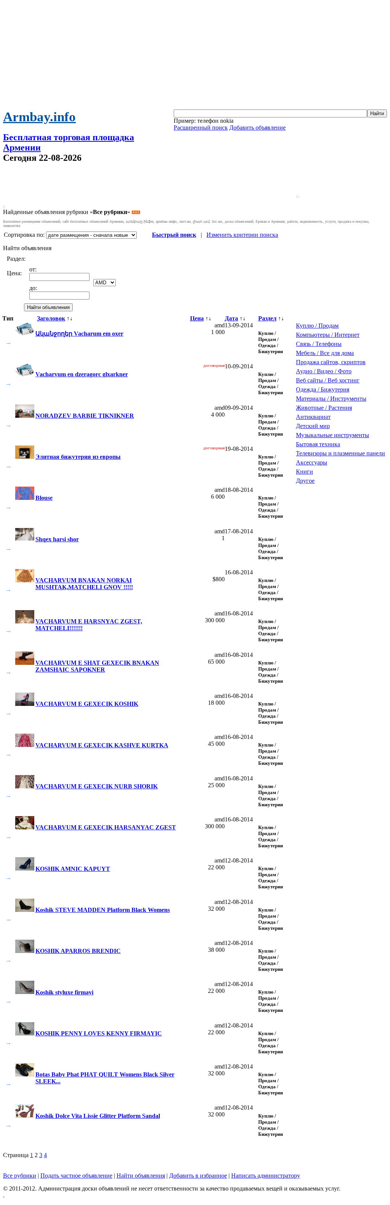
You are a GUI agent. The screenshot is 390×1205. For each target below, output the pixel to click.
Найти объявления (141, 1175)
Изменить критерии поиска (242, 234)
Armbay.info (39, 116)
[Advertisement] (195, 56)
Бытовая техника (318, 444)
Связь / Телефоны (319, 344)
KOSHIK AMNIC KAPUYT (72, 869)
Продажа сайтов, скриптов (331, 362)
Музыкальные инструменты (332, 435)
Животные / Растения (324, 407)
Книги (304, 471)
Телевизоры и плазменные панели (340, 453)
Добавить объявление (257, 127)
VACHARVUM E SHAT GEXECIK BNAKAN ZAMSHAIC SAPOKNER (97, 666)
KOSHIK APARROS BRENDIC (78, 951)
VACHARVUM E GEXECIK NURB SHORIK (96, 786)
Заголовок (51, 318)
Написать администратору (265, 1175)
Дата (231, 318)
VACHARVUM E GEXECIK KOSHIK (86, 704)
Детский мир (313, 426)
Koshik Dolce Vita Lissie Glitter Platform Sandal (97, 1116)
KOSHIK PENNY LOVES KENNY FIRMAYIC (98, 1033)
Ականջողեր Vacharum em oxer (79, 333)
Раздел (267, 318)
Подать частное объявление (76, 1175)
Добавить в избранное (198, 1175)
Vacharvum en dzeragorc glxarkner (81, 374)
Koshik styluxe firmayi (64, 992)
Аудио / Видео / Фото (324, 371)
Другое (305, 480)
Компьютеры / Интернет (328, 334)
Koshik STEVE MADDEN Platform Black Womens (102, 910)
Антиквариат (313, 417)
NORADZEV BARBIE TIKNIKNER (84, 415)
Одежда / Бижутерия (322, 389)
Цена (197, 318)
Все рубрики (19, 1175)
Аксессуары (311, 462)
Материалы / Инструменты (331, 398)
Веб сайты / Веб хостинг (328, 380)
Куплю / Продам (317, 325)
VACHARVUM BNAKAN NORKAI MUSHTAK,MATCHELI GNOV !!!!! (84, 583)
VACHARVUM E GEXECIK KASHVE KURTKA (101, 745)
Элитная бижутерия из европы (78, 456)
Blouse (44, 498)
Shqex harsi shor (57, 539)
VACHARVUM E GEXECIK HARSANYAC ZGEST (105, 827)
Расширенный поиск (201, 127)
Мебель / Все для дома (325, 353)
